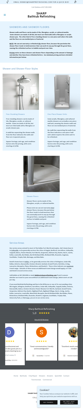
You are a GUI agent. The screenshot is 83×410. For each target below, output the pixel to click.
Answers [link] (50, 376)
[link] (41, 17)
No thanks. (49, 402)
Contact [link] (66, 376)
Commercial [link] (47, 380)
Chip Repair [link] (33, 376)
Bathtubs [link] (23, 376)
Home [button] (16, 376)
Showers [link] (42, 376)
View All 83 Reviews (41, 320)
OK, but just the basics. (69, 402)
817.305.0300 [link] (47, 7)
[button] (8, 15)
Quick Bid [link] (58, 376)
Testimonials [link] (36, 380)
